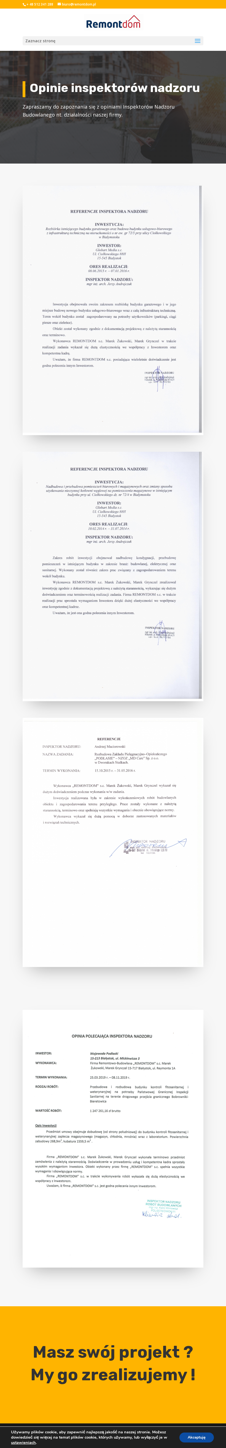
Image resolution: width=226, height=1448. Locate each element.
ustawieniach (23, 1442)
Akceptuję (197, 1437)
